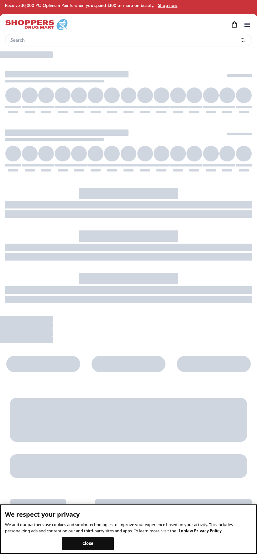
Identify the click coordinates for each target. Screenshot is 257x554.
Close (87, 543)
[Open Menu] (247, 25)
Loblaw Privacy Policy (200, 531)
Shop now (167, 5)
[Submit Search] (242, 40)
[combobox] (128, 40)
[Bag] (234, 25)
